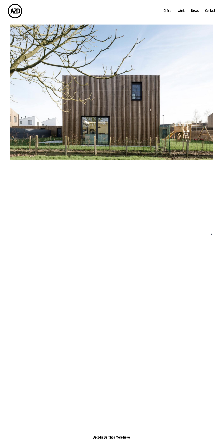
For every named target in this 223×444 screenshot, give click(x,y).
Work (181, 11)
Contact (210, 11)
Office (167, 11)
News (195, 11)
